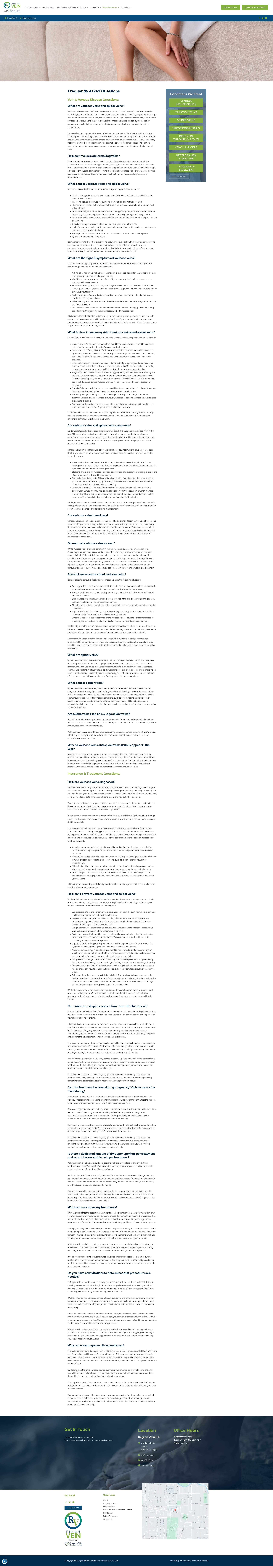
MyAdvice (115, 1561)
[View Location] (6, 18)
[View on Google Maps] (175, 1511)
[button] (39, 7)
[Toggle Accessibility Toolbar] (4, 1561)
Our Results (107, 1513)
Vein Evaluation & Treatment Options (117, 1510)
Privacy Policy (185, 1561)
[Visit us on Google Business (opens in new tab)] (262, 18)
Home (105, 1500)
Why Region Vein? (110, 1504)
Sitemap (205, 1561)
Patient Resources (110, 1516)
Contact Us (107, 1519)
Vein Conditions (109, 1507)
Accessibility (174, 1561)
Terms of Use (196, 1561)
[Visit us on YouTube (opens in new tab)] (266, 18)
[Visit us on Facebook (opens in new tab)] (259, 18)
